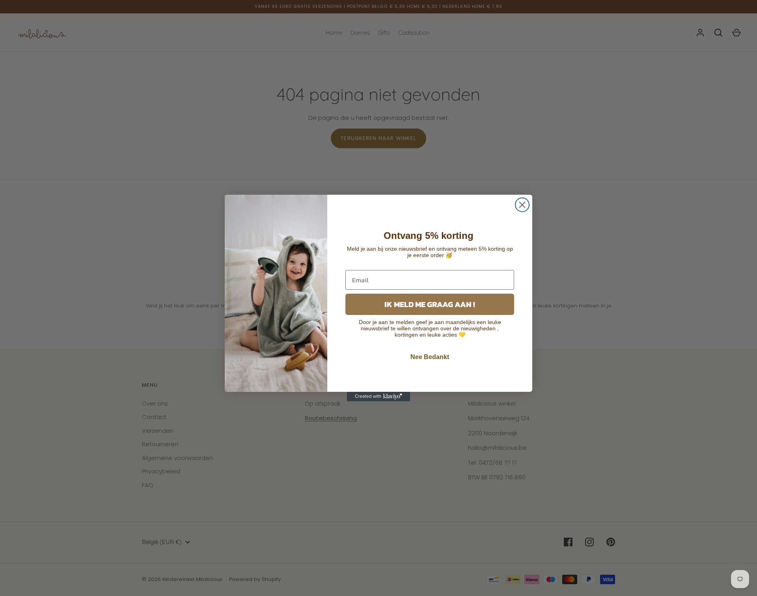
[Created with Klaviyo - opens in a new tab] (378, 396)
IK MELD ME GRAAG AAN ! (429, 304)
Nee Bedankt (429, 357)
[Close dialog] (522, 205)
